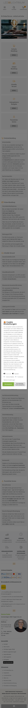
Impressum (17, 364)
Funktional (20, 376)
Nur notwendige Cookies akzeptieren (19, 384)
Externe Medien (10, 376)
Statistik (17, 373)
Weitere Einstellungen (9, 380)
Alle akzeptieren (8, 384)
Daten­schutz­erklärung (9, 369)
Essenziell (8, 373)
